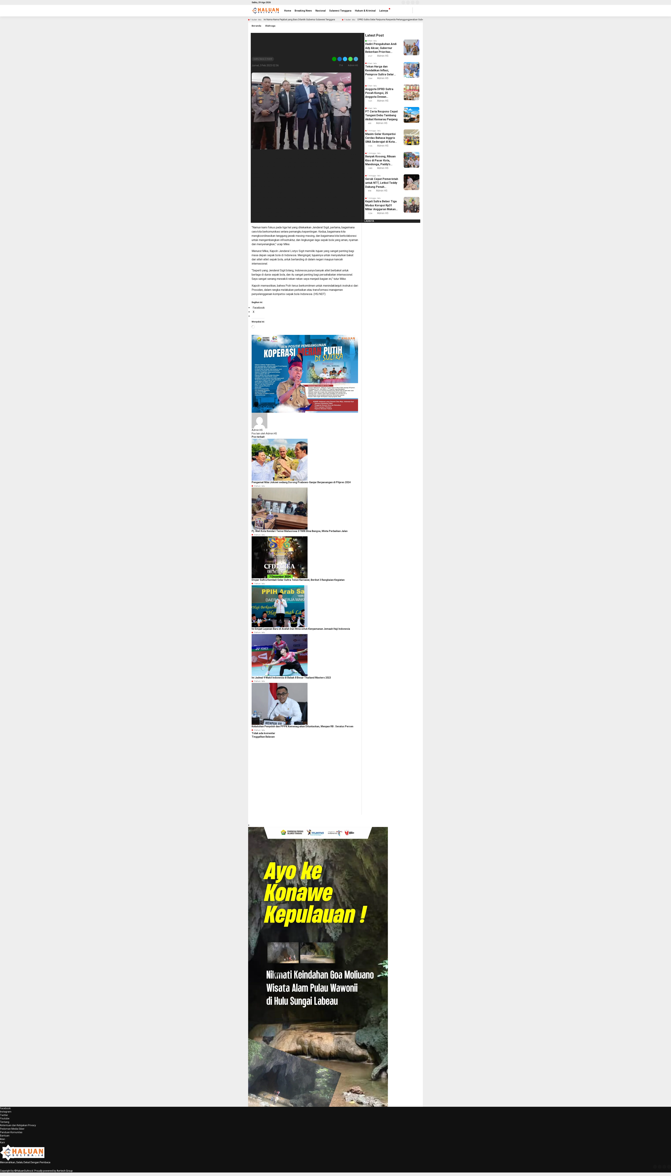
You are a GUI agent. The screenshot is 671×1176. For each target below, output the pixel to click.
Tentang (4, 1122)
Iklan (2, 1139)
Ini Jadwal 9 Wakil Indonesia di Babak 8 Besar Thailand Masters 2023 (291, 677)
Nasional (320, 10)
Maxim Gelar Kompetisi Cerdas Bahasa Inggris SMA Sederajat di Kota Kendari (380, 138)
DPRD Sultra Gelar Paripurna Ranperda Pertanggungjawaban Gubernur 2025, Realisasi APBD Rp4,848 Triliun (411, 19)
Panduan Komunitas (11, 1132)
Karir (2, 1142)
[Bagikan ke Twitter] (345, 59)
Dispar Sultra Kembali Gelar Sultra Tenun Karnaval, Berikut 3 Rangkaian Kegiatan (298, 579)
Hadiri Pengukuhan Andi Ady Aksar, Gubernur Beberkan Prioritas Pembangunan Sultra (380, 48)
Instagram (5, 1111)
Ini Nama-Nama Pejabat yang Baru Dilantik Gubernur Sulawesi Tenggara (299, 19)
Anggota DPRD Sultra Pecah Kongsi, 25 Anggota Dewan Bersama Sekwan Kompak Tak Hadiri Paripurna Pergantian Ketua (379, 93)
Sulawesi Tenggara (340, 10)
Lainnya (383, 10)
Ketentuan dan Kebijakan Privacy (18, 1125)
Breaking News (303, 10)
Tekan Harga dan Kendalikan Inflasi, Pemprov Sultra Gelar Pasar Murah (379, 70)
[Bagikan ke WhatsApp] (350, 59)
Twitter (4, 1115)
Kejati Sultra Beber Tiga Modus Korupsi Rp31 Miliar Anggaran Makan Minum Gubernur (381, 205)
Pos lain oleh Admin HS (264, 433)
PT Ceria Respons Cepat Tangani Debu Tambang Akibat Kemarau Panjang (381, 115)
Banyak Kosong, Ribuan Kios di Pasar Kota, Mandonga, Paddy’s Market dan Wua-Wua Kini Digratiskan (380, 160)
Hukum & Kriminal (365, 10)
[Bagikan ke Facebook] (339, 59)
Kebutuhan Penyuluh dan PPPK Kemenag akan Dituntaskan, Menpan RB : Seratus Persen (302, 726)
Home (287, 10)
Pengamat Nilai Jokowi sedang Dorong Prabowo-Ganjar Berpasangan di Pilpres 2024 (301, 482)
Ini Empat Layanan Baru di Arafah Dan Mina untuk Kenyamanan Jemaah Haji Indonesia (301, 628)
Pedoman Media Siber (12, 1128)
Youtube (4, 1118)
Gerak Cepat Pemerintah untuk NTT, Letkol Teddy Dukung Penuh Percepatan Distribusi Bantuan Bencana (381, 183)
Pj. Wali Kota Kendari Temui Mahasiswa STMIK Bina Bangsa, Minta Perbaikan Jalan (300, 531)
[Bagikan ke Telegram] (355, 59)
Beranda (256, 25)
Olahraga (270, 25)
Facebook (5, 1108)
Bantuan (4, 1135)
